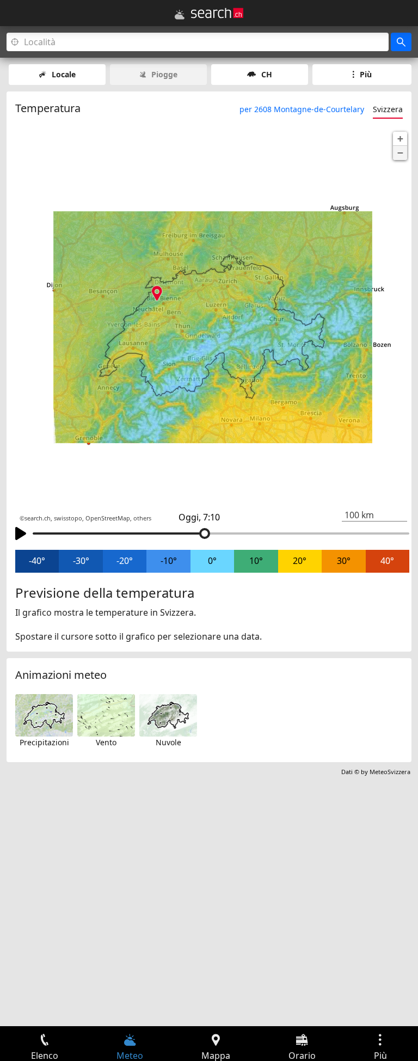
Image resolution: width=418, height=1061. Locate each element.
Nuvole (168, 742)
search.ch (37, 518)
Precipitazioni (44, 742)
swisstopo (68, 518)
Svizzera (388, 109)
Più (366, 74)
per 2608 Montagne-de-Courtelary (301, 109)
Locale (64, 74)
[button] (400, 139)
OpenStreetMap (107, 518)
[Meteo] (180, 14)
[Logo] (217, 13)
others (142, 518)
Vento (106, 742)
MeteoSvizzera (390, 772)
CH (266, 74)
